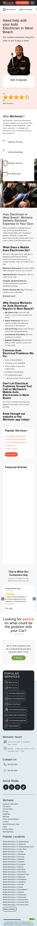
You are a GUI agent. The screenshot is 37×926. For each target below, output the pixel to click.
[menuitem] (31, 3)
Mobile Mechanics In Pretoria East (15, 899)
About (5, 827)
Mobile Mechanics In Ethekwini (14, 854)
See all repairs (11, 454)
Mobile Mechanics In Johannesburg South (18, 846)
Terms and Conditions (11, 819)
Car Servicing (27, 9)
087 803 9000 (12, 764)
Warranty (6, 816)
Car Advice (7, 806)
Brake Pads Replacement (16, 439)
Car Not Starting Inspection (17, 442)
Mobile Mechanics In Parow (13, 887)
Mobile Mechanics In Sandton (13, 862)
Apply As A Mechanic (10, 804)
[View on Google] (9, 608)
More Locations (9, 909)
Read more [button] (9, 604)
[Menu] (31, 3)
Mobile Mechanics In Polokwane (14, 894)
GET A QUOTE (22, 3)
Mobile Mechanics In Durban (13, 851)
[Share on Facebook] (6, 787)
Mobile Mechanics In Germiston (14, 872)
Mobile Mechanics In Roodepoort (15, 879)
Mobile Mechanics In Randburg (14, 882)
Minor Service (12, 449)
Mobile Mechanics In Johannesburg (16, 841)
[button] (2, 598)
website (8, 416)
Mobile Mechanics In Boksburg (14, 869)
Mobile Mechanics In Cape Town (15, 849)
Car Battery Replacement (16, 436)
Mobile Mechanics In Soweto (13, 884)
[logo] (8, 3)
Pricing (5, 811)
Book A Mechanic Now (11, 824)
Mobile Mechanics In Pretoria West (15, 905)
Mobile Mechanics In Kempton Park (16, 874)
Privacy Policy (8, 829)
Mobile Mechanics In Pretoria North (16, 902)
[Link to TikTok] (23, 787)
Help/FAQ (6, 814)
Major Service (12, 445)
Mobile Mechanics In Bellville (13, 892)
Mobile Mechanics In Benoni (13, 867)
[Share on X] (11, 787)
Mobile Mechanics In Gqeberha (14, 844)
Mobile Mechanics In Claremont (14, 897)
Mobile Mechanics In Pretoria (13, 857)
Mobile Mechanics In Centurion (14, 864)
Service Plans (10, 9)
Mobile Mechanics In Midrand (13, 859)
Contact (5, 821)
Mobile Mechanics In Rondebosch (15, 889)
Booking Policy (8, 832)
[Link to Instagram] (17, 787)
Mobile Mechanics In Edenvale (14, 877)
